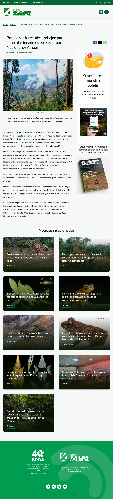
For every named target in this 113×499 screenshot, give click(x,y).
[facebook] (97, 3)
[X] (100, 42)
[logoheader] (17, 8)
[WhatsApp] (105, 42)
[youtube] (109, 3)
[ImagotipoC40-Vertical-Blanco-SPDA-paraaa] (38, 450)
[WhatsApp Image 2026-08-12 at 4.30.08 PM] (93, 157)
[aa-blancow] (75, 453)
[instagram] (105, 3)
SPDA (50, 494)
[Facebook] (95, 42)
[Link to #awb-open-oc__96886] (101, 12)
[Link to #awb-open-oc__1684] (106, 12)
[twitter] (101, 3)
